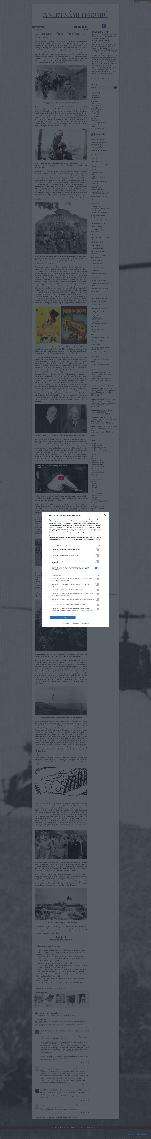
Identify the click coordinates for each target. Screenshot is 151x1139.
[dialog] (75, 569)
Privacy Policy (85, 623)
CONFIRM (63, 617)
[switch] (97, 549)
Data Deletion (65, 623)
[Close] (105, 515)
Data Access (75, 623)
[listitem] (75, 546)
